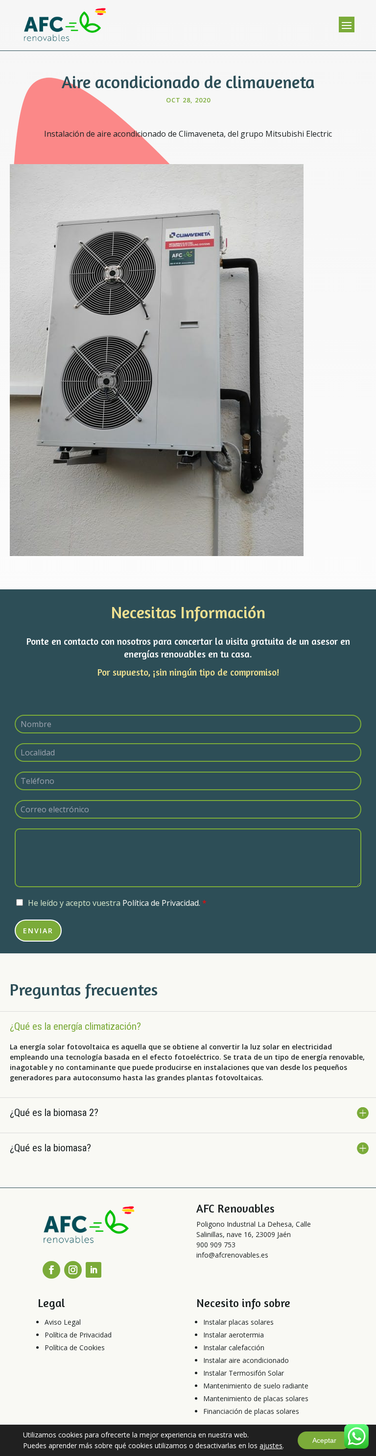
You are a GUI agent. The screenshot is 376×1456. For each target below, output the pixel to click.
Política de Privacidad (78, 1334)
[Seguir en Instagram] (73, 1270)
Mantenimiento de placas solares (255, 1398)
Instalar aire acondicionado (246, 1360)
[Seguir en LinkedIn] (93, 1270)
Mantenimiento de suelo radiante (255, 1385)
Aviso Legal (63, 1322)
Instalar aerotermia (233, 1334)
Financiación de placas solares (251, 1411)
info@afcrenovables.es (232, 1255)
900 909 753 (215, 1244)
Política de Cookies (75, 1347)
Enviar (38, 930)
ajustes (270, 1445)
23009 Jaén (273, 1234)
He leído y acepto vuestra (117, 903)
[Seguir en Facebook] (51, 1270)
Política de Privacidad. (161, 903)
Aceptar (324, 1440)
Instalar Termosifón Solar (243, 1373)
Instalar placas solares (238, 1322)
